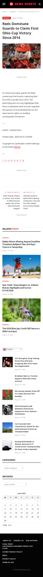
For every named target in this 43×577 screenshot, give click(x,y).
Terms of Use (8, 562)
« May (4, 525)
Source (17, 147)
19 (21, 513)
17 (11, 513)
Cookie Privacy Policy (12, 552)
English (9, 349)
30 (5, 520)
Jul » (10, 525)
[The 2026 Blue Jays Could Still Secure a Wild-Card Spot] (21, 310)
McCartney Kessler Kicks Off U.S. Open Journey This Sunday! (27, 393)
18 (16, 513)
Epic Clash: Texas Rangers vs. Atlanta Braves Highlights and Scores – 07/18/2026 (20, 288)
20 (27, 513)
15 (38, 509)
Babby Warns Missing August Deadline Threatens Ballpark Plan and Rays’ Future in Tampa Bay (21, 244)
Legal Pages (7, 544)
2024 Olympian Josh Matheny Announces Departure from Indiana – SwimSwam (26, 410)
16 (5, 513)
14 (32, 509)
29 (38, 517)
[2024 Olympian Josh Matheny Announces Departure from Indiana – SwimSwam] (7, 410)
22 (38, 513)
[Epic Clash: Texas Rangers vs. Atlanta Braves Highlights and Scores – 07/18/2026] (21, 266)
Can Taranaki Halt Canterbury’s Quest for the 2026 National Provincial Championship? (27, 428)
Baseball (6, 18)
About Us (7, 541)
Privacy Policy (9, 559)
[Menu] (3, 4)
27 (27, 517)
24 (11, 517)
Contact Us (18, 541)
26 (21, 517)
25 (16, 517)
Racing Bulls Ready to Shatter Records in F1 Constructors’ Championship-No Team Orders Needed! (28, 445)
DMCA (4, 555)
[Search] (39, 4)
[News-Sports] (22, 4)
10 (11, 509)
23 (5, 517)
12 (21, 509)
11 (16, 509)
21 (32, 513)
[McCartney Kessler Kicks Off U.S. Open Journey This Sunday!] (7, 395)
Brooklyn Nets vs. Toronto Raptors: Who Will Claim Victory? (26, 378)
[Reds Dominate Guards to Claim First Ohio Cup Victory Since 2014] (21, 56)
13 (27, 509)
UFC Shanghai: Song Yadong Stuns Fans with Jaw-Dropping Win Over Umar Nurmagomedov (27, 362)
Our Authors (32, 541)
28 (32, 517)
